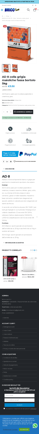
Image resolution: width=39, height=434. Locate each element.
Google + (7, 161)
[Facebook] (33, 5)
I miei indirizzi (7, 334)
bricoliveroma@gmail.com (15, 310)
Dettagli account (8, 327)
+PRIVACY (33, 408)
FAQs (5, 372)
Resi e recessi (7, 368)
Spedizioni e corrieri (10, 361)
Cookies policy (8, 379)
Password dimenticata (10, 338)
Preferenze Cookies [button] (10, 429)
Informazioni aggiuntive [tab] (14, 242)
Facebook (3, 161)
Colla (33, 105)
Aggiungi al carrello (24, 112)
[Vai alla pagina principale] (2, 16)
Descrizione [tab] (9, 169)
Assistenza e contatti (10, 376)
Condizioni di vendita (10, 358)
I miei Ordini (7, 330)
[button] (31, 250)
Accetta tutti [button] (24, 429)
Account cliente (6, 5)
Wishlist (5, 341)
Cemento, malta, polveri (25, 105)
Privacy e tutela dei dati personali (14, 348)
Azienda (6, 317)
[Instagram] (35, 5)
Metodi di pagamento (10, 365)
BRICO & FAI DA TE (13, 105)
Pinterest (10, 161)
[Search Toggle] (28, 10)
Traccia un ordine (9, 345)
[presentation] (4, 43)
